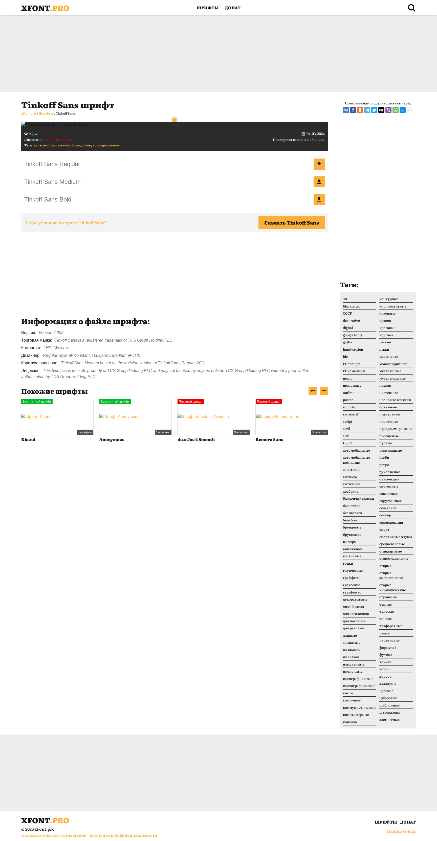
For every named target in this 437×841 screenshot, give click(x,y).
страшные (388, 596)
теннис (385, 604)
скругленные (390, 500)
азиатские (351, 469)
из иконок (351, 649)
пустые (385, 442)
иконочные (352, 671)
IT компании (354, 370)
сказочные (388, 493)
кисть (348, 693)
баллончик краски (358, 498)
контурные (389, 298)
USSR (347, 442)
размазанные (390, 450)
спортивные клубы (395, 536)
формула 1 (387, 647)
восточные (352, 556)
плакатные (388, 421)
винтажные (353, 548)
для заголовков (356, 613)
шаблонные (389, 705)
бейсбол (350, 520)
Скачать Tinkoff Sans (291, 222)
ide (345, 356)
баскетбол (351, 505)
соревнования (391, 522)
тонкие (385, 618)
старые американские (391, 575)
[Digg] (381, 110)
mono (348, 378)
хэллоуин (387, 683)
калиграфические (358, 678)
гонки (348, 563)
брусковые (352, 534)
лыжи (384, 349)
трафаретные (390, 625)
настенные (388, 392)
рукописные (390, 471)
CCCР (347, 313)
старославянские (393, 558)
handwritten (353, 349)
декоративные (355, 599)
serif (346, 428)
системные (388, 486)
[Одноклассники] (360, 110)
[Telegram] (367, 110)
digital (348, 327)
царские (386, 690)
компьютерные (356, 714)
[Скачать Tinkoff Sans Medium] (319, 181)
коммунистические (359, 707)
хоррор (385, 676)
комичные (352, 700)
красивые (387, 313)
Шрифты (207, 8)
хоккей (385, 661)
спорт (384, 529)
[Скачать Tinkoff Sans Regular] (319, 164)
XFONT (45, 7)
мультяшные (390, 370)
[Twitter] (374, 110)
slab (346, 435)
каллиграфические (359, 685)
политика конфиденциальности (123, 835)
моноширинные (393, 363)
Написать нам (401, 831)
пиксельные (389, 414)
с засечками (389, 479)
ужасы (384, 633)
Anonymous (111, 439)
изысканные (353, 664)
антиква (350, 476)
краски (385, 320)
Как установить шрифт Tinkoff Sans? (68, 222)
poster (348, 399)
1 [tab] (174, 120)
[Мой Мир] (403, 110)
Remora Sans (269, 439)
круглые (386, 335)
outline (348, 392)
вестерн (349, 541)
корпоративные (106, 145)
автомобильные (356, 450)
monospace (352, 385)
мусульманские (392, 378)
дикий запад (353, 606)
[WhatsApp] (395, 110)
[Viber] (388, 110)
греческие (351, 584)
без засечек (61, 145)
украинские (389, 640)
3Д (345, 298)
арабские (350, 491)
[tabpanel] (174, 125)
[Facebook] (353, 110)
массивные (388, 356)
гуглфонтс (352, 592)
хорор (384, 669)
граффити (352, 577)
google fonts (352, 335)
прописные (389, 435)
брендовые (81, 145)
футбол (385, 654)
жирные (350, 635)
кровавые (387, 327)
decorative (351, 320)
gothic (348, 342)
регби (384, 457)
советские (388, 507)
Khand (28, 439)
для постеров (354, 620)
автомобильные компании (356, 460)
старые (385, 565)
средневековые (392, 543)
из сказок (351, 656)
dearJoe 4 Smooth (196, 439)
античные (351, 483)
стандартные (390, 551)
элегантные (389, 719)
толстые (386, 611)
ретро (384, 464)
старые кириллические (392, 587)
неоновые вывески (395, 399)
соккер (385, 515)
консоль (350, 721)
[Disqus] (174, 523)
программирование (395, 428)
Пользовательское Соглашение (53, 835)
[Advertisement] (173, 53)
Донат (233, 8)
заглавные (351, 642)
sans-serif (42, 145)
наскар (385, 385)
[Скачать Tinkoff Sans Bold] (319, 199)
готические (353, 570)
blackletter (351, 306)
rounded (350, 407)
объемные (388, 407)
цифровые (388, 697)
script (347, 421)
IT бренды (351, 363)
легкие (385, 342)
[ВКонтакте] (346, 110)
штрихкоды (389, 712)
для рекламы (354, 628)
